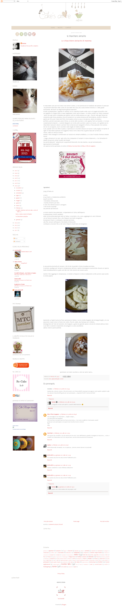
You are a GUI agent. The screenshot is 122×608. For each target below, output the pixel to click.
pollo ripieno (105, 560)
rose (81, 564)
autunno (58, 550)
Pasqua (96, 558)
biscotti (70, 550)
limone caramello (105, 556)
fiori (107, 554)
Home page (76, 521)
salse (91, 564)
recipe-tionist (85, 562)
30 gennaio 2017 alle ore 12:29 (62, 455)
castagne (106, 550)
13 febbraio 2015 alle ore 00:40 (66, 402)
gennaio (18, 219)
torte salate (64, 566)
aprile (17, 203)
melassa (69, 558)
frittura (49, 556)
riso (77, 564)
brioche (76, 550)
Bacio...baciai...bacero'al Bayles (24, 214)
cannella (87, 550)
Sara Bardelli (61, 598)
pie (57, 560)
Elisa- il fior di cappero (53, 414)
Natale (90, 558)
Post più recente (48, 521)
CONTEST (68, 28)
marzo (18, 205)
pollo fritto (98, 560)
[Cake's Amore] (13, 427)
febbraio (18, 208)
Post (16, 238)
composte (85, 552)
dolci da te (86, 555)
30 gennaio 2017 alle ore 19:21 (66, 487)
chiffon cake (53, 552)
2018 (16, 178)
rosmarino (86, 564)
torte (54, 566)
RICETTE (60, 28)
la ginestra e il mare (19, 284)
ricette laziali (56, 564)
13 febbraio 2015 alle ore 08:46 (68, 414)
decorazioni (70, 554)
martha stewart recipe (61, 558)
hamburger (65, 556)
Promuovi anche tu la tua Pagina (19, 429)
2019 (16, 175)
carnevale (99, 550)
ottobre (18, 190)
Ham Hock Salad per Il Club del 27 (22, 274)
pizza (74, 560)
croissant (51, 554)
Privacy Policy (61, 573)
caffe (82, 550)
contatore (15, 126)
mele (74, 558)
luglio (17, 195)
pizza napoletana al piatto (83, 560)
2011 (16, 230)
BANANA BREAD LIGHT (26, 251)
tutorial (70, 566)
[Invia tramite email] (63, 376)
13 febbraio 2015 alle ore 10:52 (61, 433)
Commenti (17, 241)
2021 (16, 170)
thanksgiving (46, 566)
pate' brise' (49, 560)
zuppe (74, 566)
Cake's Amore (18, 261)
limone (98, 556)
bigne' (65, 550)
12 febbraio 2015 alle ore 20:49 (61, 389)
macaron (46, 558)
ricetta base (92, 562)
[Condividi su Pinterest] (70, 376)
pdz (54, 560)
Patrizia (53, 402)
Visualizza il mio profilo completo (29, 46)
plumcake (92, 560)
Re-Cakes (77, 562)
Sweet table (17, 278)
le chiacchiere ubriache (22, 216)
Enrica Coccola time (74, 146)
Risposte (51, 399)
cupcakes (64, 554)
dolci (50, 378)
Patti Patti (50, 433)
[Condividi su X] (67, 376)
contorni (106, 552)
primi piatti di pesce (55, 562)
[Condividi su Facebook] (68, 376)
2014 (16, 223)
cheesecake (46, 552)
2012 (16, 228)
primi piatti (46, 562)
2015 (16, 185)
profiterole (65, 562)
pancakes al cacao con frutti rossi (23, 280)
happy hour (72, 556)
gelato (54, 556)
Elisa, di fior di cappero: (89, 146)
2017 (16, 180)
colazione (77, 552)
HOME (53, 28)
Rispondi (49, 395)
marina (49, 445)
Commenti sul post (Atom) (56, 524)
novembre (19, 188)
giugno (18, 198)
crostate (58, 554)
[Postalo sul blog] (65, 376)
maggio (18, 200)
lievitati (91, 556)
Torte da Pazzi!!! (18, 290)
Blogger (64, 604)
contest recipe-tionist (96, 552)
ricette (100, 562)
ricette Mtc (66, 564)
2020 (16, 173)
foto (44, 556)
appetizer (51, 550)
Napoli (84, 558)
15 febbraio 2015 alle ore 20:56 (59, 445)
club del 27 (68, 552)
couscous (45, 554)
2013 (16, 225)
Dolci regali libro (95, 554)
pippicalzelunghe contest (57, 378)
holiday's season (81, 556)
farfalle (102, 554)
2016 (16, 183)
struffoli (106, 564)
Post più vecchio (104, 521)
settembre (19, 193)
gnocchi (59, 556)
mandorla (52, 558)
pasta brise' (102, 558)
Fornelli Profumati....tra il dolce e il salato (25, 273)
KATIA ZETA (50, 455)
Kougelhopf (24, 263)
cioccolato (61, 552)
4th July (45, 550)
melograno (79, 558)
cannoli (93, 550)
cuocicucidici (17, 250)
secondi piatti (98, 564)
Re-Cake (71, 562)
